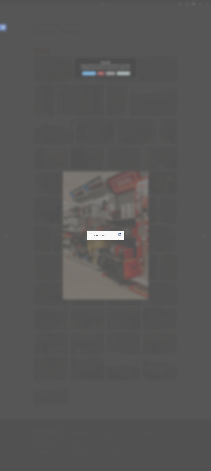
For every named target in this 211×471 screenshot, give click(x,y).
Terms (121, 239)
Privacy (117, 239)
